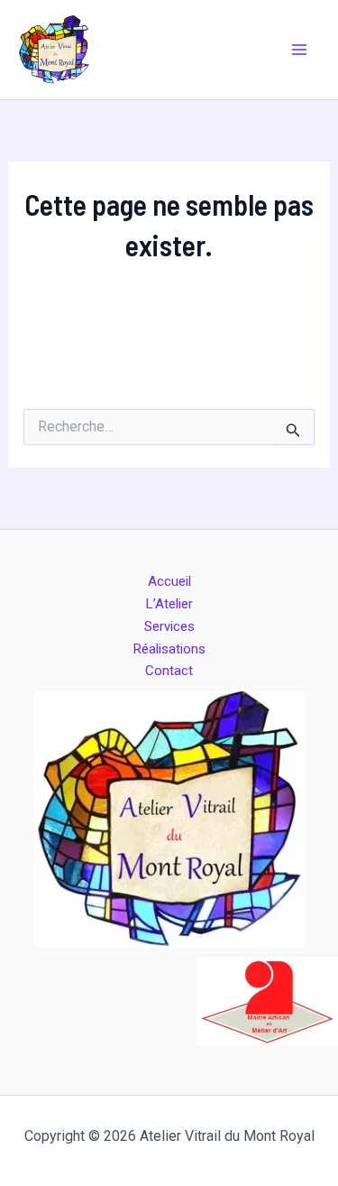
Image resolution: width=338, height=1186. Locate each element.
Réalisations (169, 649)
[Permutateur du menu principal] (300, 49)
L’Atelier (169, 604)
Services (169, 626)
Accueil (169, 581)
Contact (169, 670)
